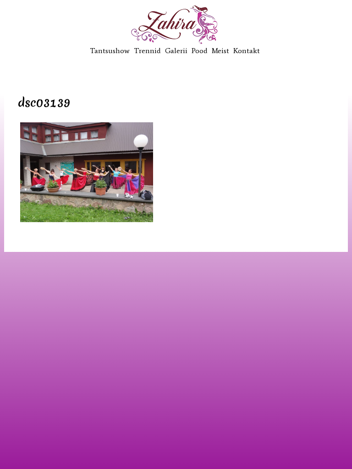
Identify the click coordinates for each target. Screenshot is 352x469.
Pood (200, 50)
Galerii (176, 50)
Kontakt (246, 50)
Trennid (147, 50)
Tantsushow (110, 50)
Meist (220, 50)
